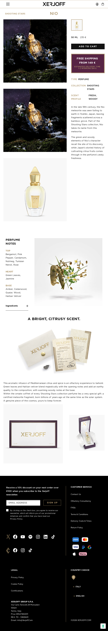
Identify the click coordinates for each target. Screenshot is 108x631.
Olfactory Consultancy (81, 501)
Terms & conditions (79, 514)
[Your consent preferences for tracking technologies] (103, 626)
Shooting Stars (15, 14)
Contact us (76, 494)
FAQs (73, 508)
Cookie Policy (17, 584)
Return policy (77, 528)
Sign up (52, 503)
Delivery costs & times (81, 521)
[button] (8, 4)
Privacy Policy (16, 519)
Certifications (17, 591)
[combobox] (85, 587)
